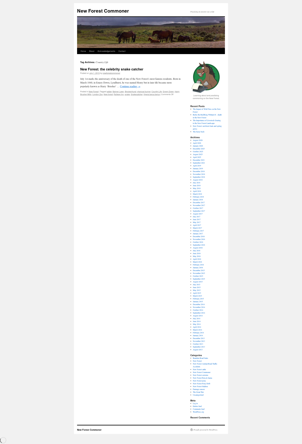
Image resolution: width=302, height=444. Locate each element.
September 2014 (199, 312)
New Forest (93, 91)
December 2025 (199, 148)
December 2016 (199, 236)
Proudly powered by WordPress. (205, 429)
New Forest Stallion (200, 386)
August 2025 (198, 154)
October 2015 (198, 276)
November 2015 (199, 273)
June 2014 (197, 321)
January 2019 (198, 168)
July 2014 (196, 318)
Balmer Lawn (118, 91)
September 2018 (199, 177)
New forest (108, 94)
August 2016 (198, 247)
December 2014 (199, 304)
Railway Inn (119, 94)
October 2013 (198, 344)
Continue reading (130, 86)
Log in (195, 403)
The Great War (198, 392)
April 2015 (197, 293)
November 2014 (199, 307)
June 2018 (197, 185)
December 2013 (199, 338)
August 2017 (198, 213)
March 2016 (197, 262)
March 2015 (197, 295)
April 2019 (197, 165)
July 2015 (196, 284)
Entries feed (197, 406)
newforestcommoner (111, 73)
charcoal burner (144, 91)
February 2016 (198, 264)
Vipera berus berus (151, 94)
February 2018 (198, 196)
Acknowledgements (106, 51)
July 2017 (196, 216)
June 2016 (197, 253)
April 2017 (197, 225)
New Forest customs (200, 375)
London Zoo (97, 94)
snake (127, 94)
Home (83, 51)
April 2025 (197, 157)
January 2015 (198, 301)
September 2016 (199, 245)
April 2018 (197, 191)
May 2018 (197, 188)
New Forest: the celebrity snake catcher (111, 69)
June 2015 (197, 287)
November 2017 (199, 205)
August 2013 (198, 349)
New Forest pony (199, 380)
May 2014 (197, 324)
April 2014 (197, 327)
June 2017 (197, 219)
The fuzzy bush (198, 131)
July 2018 (196, 182)
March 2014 (197, 329)
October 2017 (198, 208)
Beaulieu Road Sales (200, 358)
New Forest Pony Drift (201, 383)
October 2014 (198, 310)
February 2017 (198, 230)
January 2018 (198, 199)
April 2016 (197, 259)
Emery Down (168, 91)
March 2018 (197, 194)
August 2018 (198, 179)
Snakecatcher (137, 94)
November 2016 (199, 239)
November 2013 (199, 341)
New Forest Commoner (103, 10)
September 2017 (199, 211)
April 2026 (197, 143)
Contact (122, 51)
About (91, 51)
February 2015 (198, 298)
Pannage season (199, 389)
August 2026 (198, 140)
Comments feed (198, 409)
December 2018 (199, 171)
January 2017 (198, 233)
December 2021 (199, 160)
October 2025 (198, 151)
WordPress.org (198, 412)
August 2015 (198, 281)
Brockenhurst (130, 91)
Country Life (156, 91)
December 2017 (199, 202)
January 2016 (198, 267)
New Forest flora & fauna (202, 378)
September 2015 (199, 279)
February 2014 (198, 332)
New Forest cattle (199, 369)
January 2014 (198, 335)
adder (109, 91)
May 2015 (197, 290)
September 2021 (199, 162)
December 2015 (199, 270)
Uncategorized (198, 395)
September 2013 (199, 346)
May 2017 (197, 222)
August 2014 (198, 315)
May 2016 (197, 256)
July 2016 (196, 250)
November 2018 (199, 174)
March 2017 (197, 228)
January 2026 (198, 145)
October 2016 (198, 242)
